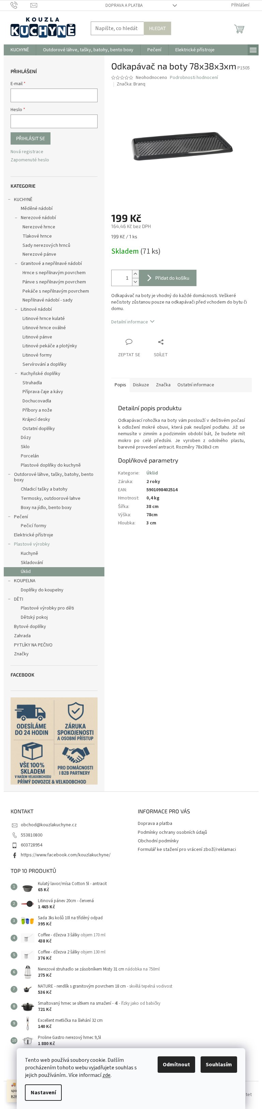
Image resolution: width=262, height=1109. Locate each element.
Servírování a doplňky (45, 364)
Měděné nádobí (37, 208)
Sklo (25, 446)
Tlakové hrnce (37, 236)
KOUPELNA (24, 580)
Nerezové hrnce (39, 227)
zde (106, 1075)
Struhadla (32, 382)
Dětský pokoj (34, 617)
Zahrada (22, 635)
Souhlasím (219, 1064)
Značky (21, 654)
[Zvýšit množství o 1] (135, 274)
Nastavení (43, 1092)
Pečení (21, 516)
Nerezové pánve (39, 254)
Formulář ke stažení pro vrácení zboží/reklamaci (187, 849)
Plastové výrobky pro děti (47, 608)
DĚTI (18, 599)
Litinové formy (37, 355)
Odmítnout (176, 1064)
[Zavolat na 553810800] (21, 5)
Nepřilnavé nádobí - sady (48, 300)
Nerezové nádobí (38, 217)
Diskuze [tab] (141, 385)
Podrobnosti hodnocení (194, 78)
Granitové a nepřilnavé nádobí (51, 263)
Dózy (26, 437)
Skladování (32, 562)
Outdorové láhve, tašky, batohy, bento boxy (53, 477)
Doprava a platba (124, 5)
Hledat (157, 28)
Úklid (26, 571)
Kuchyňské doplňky (40, 373)
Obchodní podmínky (158, 841)
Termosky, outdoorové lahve (51, 498)
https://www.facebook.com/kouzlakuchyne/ (66, 855)
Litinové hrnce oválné (44, 327)
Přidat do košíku (172, 278)
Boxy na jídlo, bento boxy (46, 507)
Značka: (131, 84)
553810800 (31, 835)
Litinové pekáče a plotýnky (50, 346)
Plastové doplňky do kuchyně (51, 465)
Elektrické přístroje (33, 535)
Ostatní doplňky (39, 428)
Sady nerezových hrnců (46, 245)
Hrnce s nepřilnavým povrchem (54, 272)
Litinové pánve (37, 337)
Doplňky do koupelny (42, 590)
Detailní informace (129, 322)
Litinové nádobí (36, 309)
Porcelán (30, 456)
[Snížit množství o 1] (135, 282)
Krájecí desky (36, 419)
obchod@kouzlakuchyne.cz (49, 824)
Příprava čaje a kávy (43, 391)
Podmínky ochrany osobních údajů (172, 832)
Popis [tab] (120, 385)
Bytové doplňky (30, 626)
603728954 (31, 845)
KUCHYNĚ (23, 199)
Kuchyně (29, 553)
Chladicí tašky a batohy (44, 489)
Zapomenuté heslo (30, 160)
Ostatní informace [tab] (195, 385)
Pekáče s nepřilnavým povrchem (56, 291)
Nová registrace (27, 152)
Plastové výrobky (32, 544)
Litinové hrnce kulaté (44, 318)
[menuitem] (20, 49)
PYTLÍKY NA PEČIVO (33, 645)
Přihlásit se (30, 138)
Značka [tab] (163, 385)
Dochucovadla (37, 401)
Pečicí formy (33, 525)
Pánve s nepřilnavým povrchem (54, 282)
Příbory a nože (37, 410)
